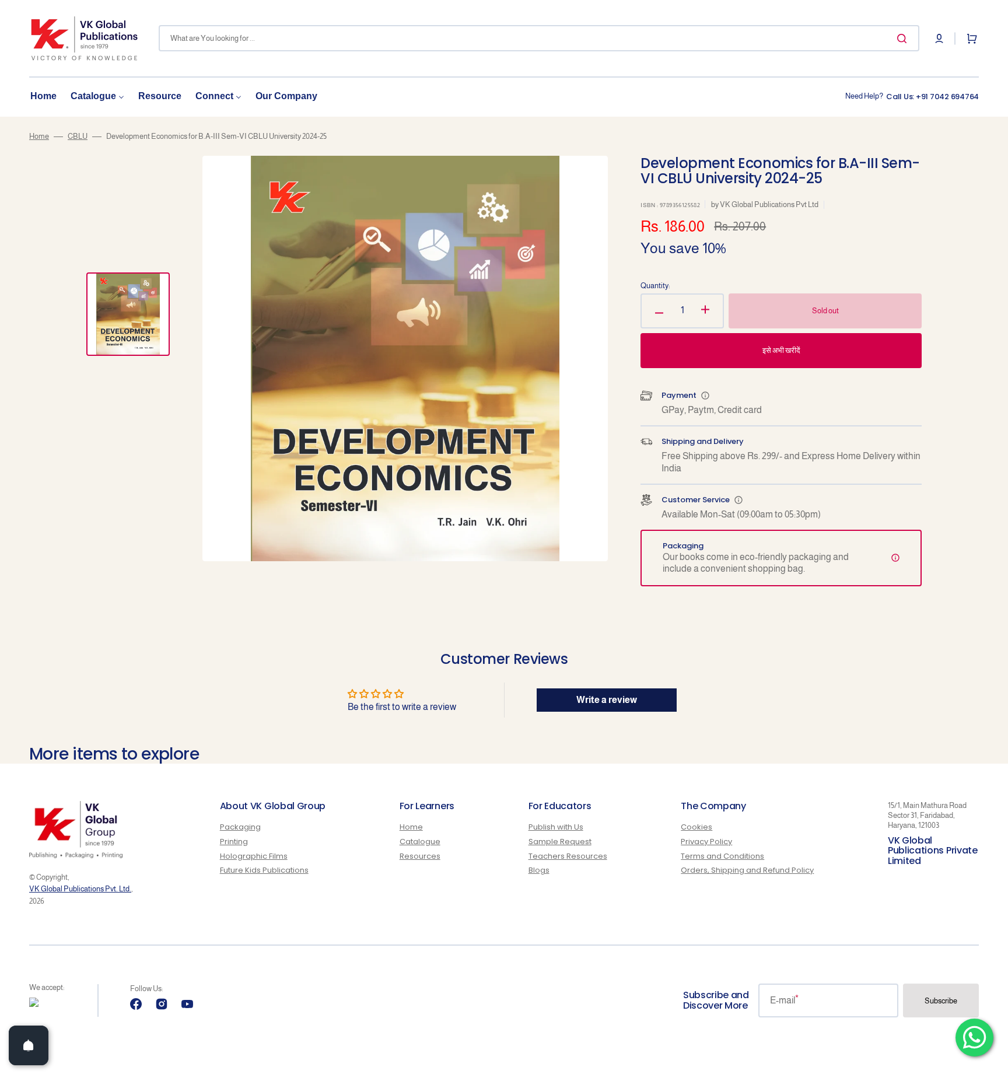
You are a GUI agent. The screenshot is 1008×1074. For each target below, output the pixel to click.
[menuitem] (43, 96)
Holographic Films (254, 856)
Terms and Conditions (722, 856)
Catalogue (420, 841)
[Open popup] (705, 395)
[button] (939, 38)
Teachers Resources (567, 856)
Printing (234, 841)
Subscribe (941, 1000)
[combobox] (539, 38)
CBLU (78, 136)
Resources (420, 856)
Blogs (539, 870)
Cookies (696, 827)
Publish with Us (555, 827)
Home (39, 136)
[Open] (28, 1045)
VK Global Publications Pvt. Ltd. (80, 888)
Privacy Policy (706, 841)
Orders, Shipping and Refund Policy (747, 870)
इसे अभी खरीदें (781, 350)
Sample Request (560, 841)
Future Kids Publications (264, 870)
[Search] (904, 38)
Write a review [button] (606, 700)
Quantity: (655, 285)
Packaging (240, 827)
